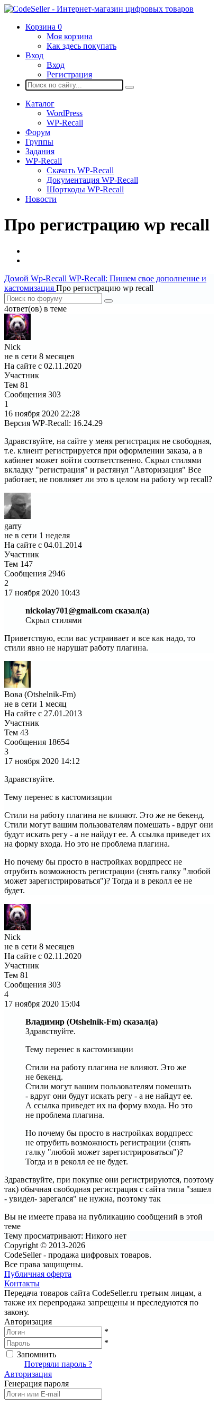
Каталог (39, 103)
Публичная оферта (37, 1273)
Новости (41, 198)
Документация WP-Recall (92, 179)
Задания (39, 151)
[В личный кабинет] (17, 337)
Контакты (22, 1283)
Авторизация (28, 1374)
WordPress (65, 113)
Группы (39, 141)
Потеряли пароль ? (58, 1363)
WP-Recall (65, 122)
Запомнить (36, 1354)
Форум (37, 132)
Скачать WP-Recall (80, 170)
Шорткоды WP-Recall (85, 189)
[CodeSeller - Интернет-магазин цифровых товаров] (99, 8)
